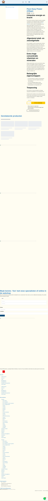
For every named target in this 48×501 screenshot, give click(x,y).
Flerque (14, 489)
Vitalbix (4, 424)
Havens (4, 414)
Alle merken (5, 400)
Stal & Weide (3, 437)
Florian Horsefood (6, 412)
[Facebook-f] (1, 371)
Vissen (2, 436)
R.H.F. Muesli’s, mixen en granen (8, 403)
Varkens (2, 432)
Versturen (2, 315)
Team (2, 379)
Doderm (4, 408)
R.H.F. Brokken (5, 442)
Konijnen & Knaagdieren (5, 433)
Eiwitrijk (4, 427)
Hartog (4, 413)
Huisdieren (3, 475)
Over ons (2, 387)
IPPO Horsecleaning (6, 456)
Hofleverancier (3, 376)
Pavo (4, 419)
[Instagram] (4, 371)
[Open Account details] (23, 1)
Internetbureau (10, 489)
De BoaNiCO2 (3, 381)
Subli (4, 423)
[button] (33, 111)
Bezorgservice (3, 380)
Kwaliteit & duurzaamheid (5, 383)
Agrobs (4, 405)
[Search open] (25, 1)
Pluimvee (3, 470)
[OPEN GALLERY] (12, 13)
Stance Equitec (5, 422)
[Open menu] (47, 4)
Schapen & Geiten (4, 428)
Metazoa (4, 418)
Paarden (2, 399)
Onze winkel (3, 384)
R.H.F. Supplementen (6, 404)
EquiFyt (4, 409)
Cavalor (4, 447)
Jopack (4, 417)
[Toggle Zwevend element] (44, 498)
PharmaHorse (5, 461)
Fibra (4, 410)
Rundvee (2, 431)
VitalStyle (4, 426)
